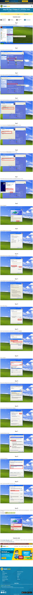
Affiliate (3, 580)
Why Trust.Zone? (20, 571)
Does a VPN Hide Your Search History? (7, 586)
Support (18, 574)
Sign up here (26, 14)
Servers (3, 574)
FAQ (18, 577)
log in (18, 14)
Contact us (19, 573)
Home (3, 571)
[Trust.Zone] (5, 6)
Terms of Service (5, 576)
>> (13, 3)
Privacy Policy (4, 577)
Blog (18, 576)
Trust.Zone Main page (5, 539)
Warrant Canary (5, 579)
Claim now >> (25, 1)
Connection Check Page (10, 541)
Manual (18, 579)
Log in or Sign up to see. (11, 512)
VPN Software (4, 573)
